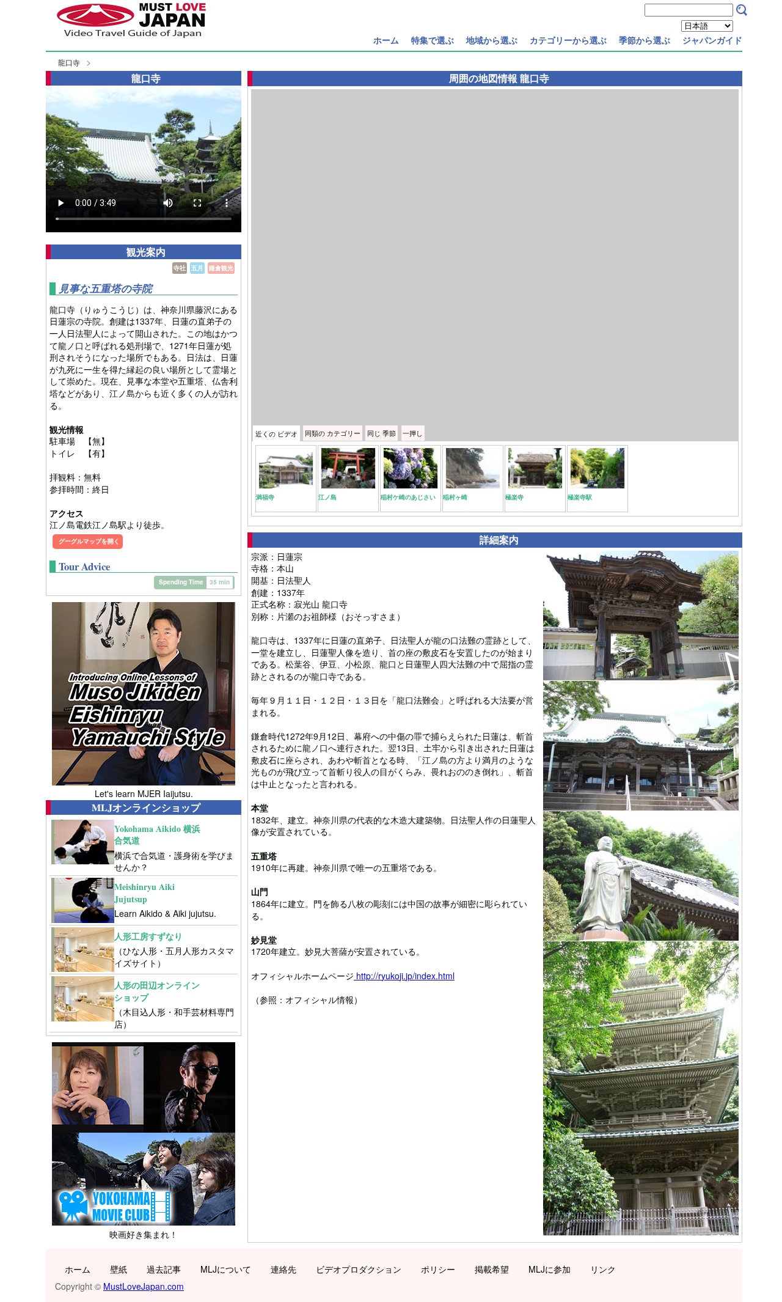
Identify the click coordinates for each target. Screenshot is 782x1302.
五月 (197, 267)
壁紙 (118, 1269)
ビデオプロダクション (358, 1269)
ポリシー (438, 1269)
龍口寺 (69, 62)
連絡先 (283, 1269)
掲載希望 (492, 1269)
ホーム (386, 40)
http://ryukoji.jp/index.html (404, 975)
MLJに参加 (549, 1269)
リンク (603, 1269)
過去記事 (164, 1269)
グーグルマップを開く (89, 541)
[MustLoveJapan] (131, 39)
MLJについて (225, 1269)
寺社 (180, 267)
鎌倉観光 (221, 267)
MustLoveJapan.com (143, 1286)
